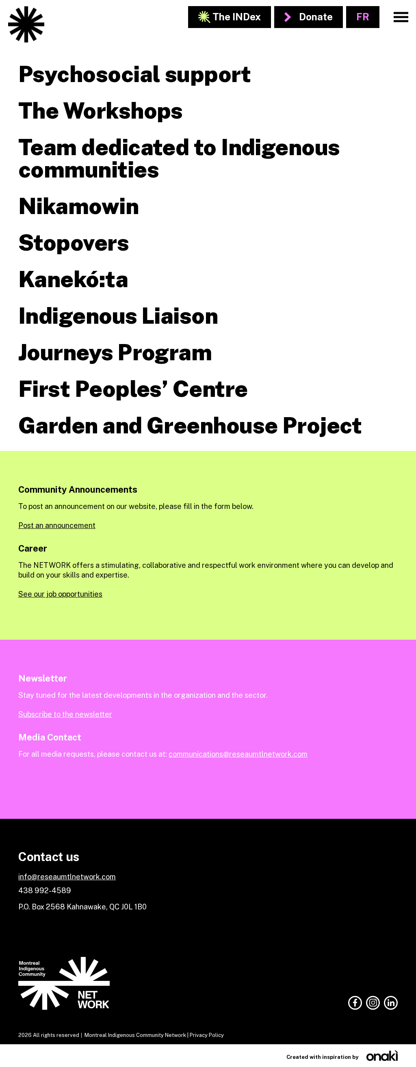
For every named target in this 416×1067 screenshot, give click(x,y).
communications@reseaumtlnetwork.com (238, 754)
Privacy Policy (207, 1035)
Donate (316, 16)
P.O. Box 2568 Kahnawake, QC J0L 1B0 (82, 907)
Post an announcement (56, 525)
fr (362, 16)
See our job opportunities (60, 594)
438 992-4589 (44, 890)
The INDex (236, 16)
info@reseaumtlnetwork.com (67, 876)
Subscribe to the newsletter (65, 714)
